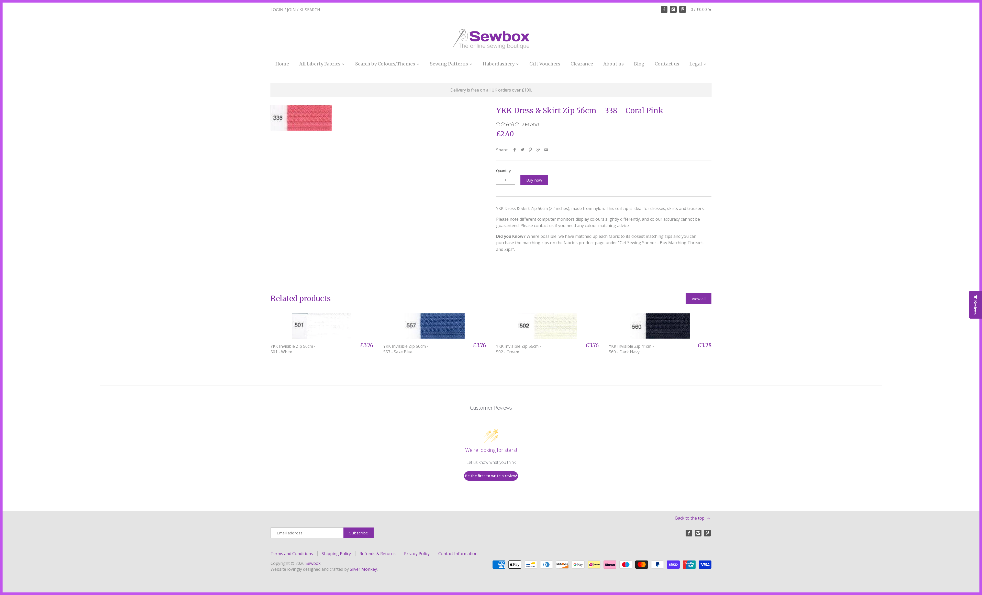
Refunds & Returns (378, 553)
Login (277, 10)
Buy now (534, 180)
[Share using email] (546, 150)
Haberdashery (499, 64)
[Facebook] (664, 9)
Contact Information (457, 553)
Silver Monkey (363, 569)
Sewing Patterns (449, 64)
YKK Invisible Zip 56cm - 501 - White (293, 349)
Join (291, 10)
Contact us (667, 64)
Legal (696, 64)
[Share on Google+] (538, 150)
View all (699, 298)
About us (613, 64)
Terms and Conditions (292, 553)
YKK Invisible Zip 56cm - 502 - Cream (518, 349)
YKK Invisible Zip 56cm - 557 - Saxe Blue (405, 349)
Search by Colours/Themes (385, 64)
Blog (639, 64)
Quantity (503, 171)
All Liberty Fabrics (320, 64)
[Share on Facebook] (514, 150)
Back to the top (690, 518)
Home (282, 64)
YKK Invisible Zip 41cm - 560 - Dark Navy (631, 349)
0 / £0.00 (699, 9)
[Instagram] (673, 9)
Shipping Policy (336, 553)
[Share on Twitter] (522, 150)
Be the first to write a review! (491, 475)
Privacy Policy (417, 553)
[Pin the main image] (530, 150)
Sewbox (313, 563)
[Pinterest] (682, 9)
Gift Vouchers (544, 64)
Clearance (582, 64)
